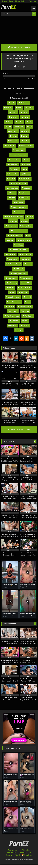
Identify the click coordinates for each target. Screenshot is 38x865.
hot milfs (26, 131)
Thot (25, 320)
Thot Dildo (25, 325)
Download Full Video (20, 47)
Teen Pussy (28, 316)
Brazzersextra (13, 850)
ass (25, 169)
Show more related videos (19, 429)
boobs (31, 216)
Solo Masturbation (15, 302)
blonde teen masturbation (14, 216)
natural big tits (26, 278)
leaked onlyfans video (19, 273)
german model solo (15, 235)
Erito (30, 122)
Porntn (11, 1)
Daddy (20, 122)
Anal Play (27, 164)
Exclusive (20, 126)
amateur (26, 141)
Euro (9, 126)
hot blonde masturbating (19, 249)
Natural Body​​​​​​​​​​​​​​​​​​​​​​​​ (13, 283)
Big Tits (14, 112)
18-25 (12, 103)
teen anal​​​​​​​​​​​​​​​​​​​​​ (11, 306)
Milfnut (17, 1)
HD (30, 126)
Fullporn (24, 1)
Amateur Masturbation (19, 155)
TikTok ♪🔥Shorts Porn (23, 855)
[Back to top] (32, 859)
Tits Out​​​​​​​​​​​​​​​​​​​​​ (19, 330)
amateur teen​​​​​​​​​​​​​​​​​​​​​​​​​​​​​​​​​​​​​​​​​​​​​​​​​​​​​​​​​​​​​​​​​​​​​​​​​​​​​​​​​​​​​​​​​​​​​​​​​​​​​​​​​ (15, 160)
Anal (19, 107)
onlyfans (11, 287)
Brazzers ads (12, 852)
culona (26, 117)
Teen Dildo (13, 311)
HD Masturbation (25, 240)
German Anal (12, 226)
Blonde (12, 197)
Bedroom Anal (25, 178)
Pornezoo (32, 1)
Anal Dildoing (13, 164)
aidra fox (9, 107)
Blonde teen (19, 212)
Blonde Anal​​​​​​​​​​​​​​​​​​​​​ (24, 197)
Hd (29, 235)
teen (28, 302)
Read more (18, 93)
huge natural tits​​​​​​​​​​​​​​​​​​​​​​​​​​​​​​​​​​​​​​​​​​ (26, 254)
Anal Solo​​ (15, 169)
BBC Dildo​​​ (26, 174)
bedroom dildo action (19, 183)
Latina (25, 136)
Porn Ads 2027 (25, 852)
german (25, 221)
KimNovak (26, 259)
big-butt (25, 112)
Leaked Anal (19, 268)
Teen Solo (15, 320)
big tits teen (24, 193)
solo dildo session (14, 297)
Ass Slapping (13, 174)
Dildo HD (14, 221)
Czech (10, 122)
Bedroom (12, 178)
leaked (29, 264)
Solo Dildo (24, 292)
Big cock (30, 107)
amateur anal (10, 145)
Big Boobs (27, 188)
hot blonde (19, 245)
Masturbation (12, 278)
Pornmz (5, 1)
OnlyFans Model (25, 287)
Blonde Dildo (19, 202)
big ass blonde (13, 188)
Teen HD (26, 311)
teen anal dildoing (25, 306)
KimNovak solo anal (14, 264)
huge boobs (11, 254)
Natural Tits (26, 283)
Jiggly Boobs (13, 259)
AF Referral (24, 103)
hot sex (14, 136)
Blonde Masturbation (19, 207)
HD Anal (10, 240)
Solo (13, 292)
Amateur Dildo (19, 150)
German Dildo (26, 226)
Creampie (14, 117)
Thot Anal (13, 325)
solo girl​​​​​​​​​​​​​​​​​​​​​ (28, 297)
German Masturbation (19, 231)
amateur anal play (27, 145)
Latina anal (13, 141)
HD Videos (13, 131)
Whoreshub (26, 850)
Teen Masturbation (13, 316)
